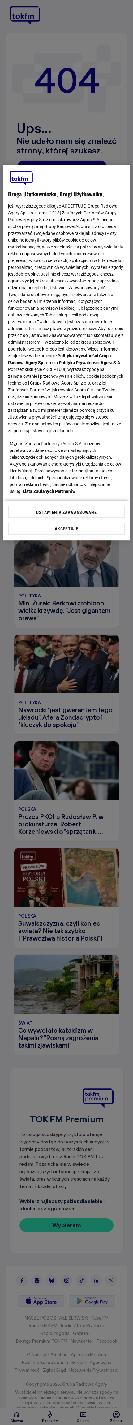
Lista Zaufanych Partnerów (49, 491)
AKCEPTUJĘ (66, 528)
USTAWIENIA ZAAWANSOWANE (66, 512)
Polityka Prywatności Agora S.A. (90, 362)
